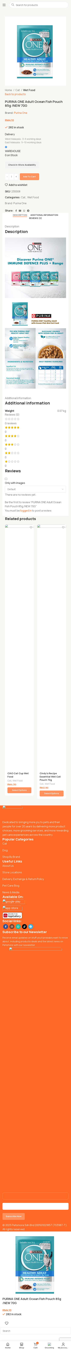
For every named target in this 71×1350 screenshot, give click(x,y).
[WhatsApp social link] (24, 211)
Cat (17, 90)
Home (9, 90)
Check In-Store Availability (22, 164)
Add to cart (29, 176)
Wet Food (29, 90)
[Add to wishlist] (31, 527)
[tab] (20, 215)
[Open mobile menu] (4, 5)
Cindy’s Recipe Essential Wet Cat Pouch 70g (50, 776)
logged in (25, 510)
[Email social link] (20, 211)
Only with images (15, 483)
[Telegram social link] (28, 211)
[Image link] (12, 812)
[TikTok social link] (24, 926)
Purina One (20, 113)
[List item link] (35, 844)
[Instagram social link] (11, 926)
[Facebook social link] (16, 211)
